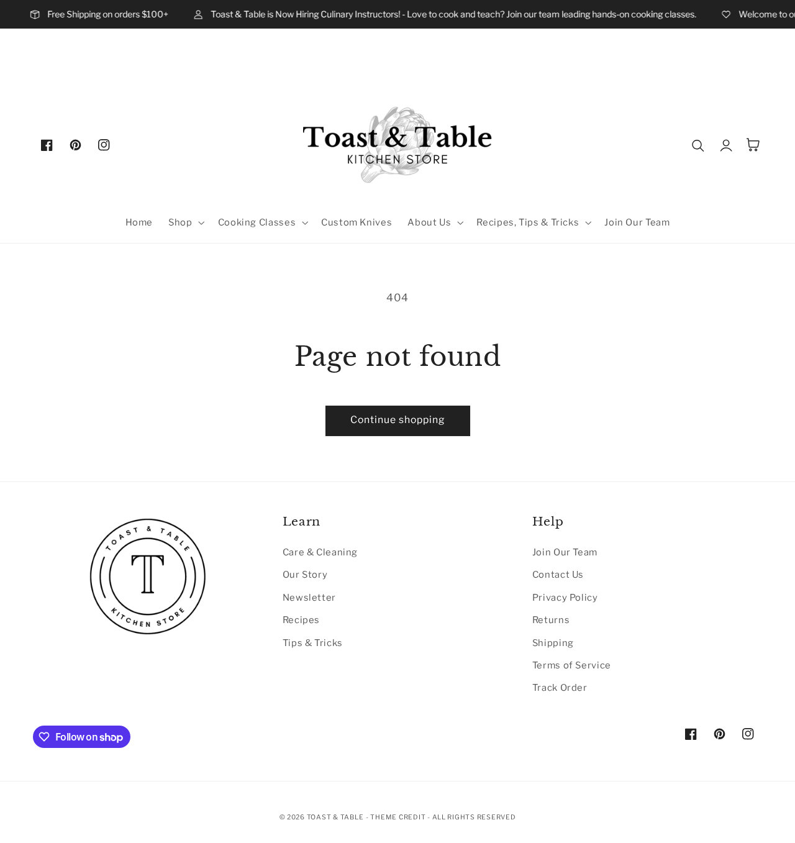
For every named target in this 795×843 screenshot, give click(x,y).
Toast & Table (335, 817)
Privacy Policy (565, 597)
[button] (185, 222)
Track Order (560, 687)
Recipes (301, 620)
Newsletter (309, 597)
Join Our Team (564, 552)
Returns (551, 620)
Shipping (553, 643)
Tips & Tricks (313, 643)
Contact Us (558, 574)
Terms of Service (571, 665)
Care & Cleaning (320, 552)
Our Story (305, 574)
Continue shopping (397, 420)
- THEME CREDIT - (399, 817)
